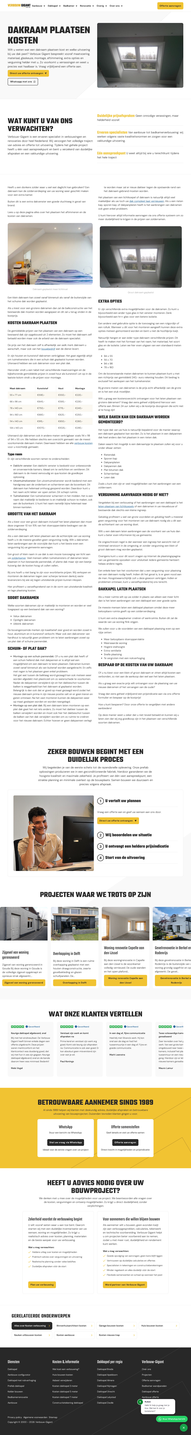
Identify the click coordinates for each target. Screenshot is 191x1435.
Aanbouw (37, 5)
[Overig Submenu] (106, 6)
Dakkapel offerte (150, 1391)
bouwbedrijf (48, 349)
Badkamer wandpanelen (154, 1385)
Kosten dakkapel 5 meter (65, 1391)
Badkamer (68, 5)
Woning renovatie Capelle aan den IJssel (125, 980)
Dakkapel (53, 5)
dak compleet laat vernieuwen (146, 201)
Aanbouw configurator (19, 1374)
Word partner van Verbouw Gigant (125, 1284)
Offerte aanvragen (170, 5)
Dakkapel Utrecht (106, 1391)
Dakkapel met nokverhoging (22, 1380)
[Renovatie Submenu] (93, 6)
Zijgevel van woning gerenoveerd (23, 982)
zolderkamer (19, 558)
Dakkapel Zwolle (105, 1402)
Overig (100, 5)
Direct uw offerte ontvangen (26, 73)
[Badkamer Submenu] (76, 6)
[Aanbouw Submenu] (44, 6)
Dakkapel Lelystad (106, 1397)
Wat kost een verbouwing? (65, 1369)
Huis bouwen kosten (62, 1374)
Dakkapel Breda (105, 1369)
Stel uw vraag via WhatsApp (65, 1142)
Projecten (147, 1374)
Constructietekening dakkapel (67, 1402)
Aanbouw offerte (150, 1397)
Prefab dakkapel (16, 1385)
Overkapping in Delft (75, 982)
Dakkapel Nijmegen (107, 1385)
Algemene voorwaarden (35, 1417)
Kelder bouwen (15, 1391)
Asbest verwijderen (62, 1380)
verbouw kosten (83, 443)
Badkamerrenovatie (18, 1397)
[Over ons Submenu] (121, 6)
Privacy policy (15, 1417)
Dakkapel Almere (105, 1380)
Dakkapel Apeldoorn (107, 1374)
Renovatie (85, 5)
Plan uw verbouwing (42, 1284)
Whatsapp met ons (21, 81)
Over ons (115, 5)
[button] (137, 801)
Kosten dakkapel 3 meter (65, 1385)
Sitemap (53, 1417)
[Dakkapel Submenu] (60, 6)
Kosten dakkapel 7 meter (65, 1397)
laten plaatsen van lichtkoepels (116, 506)
